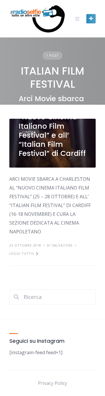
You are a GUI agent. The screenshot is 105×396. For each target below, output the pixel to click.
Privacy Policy (52, 383)
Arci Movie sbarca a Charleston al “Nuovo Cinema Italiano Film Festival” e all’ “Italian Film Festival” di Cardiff (52, 126)
